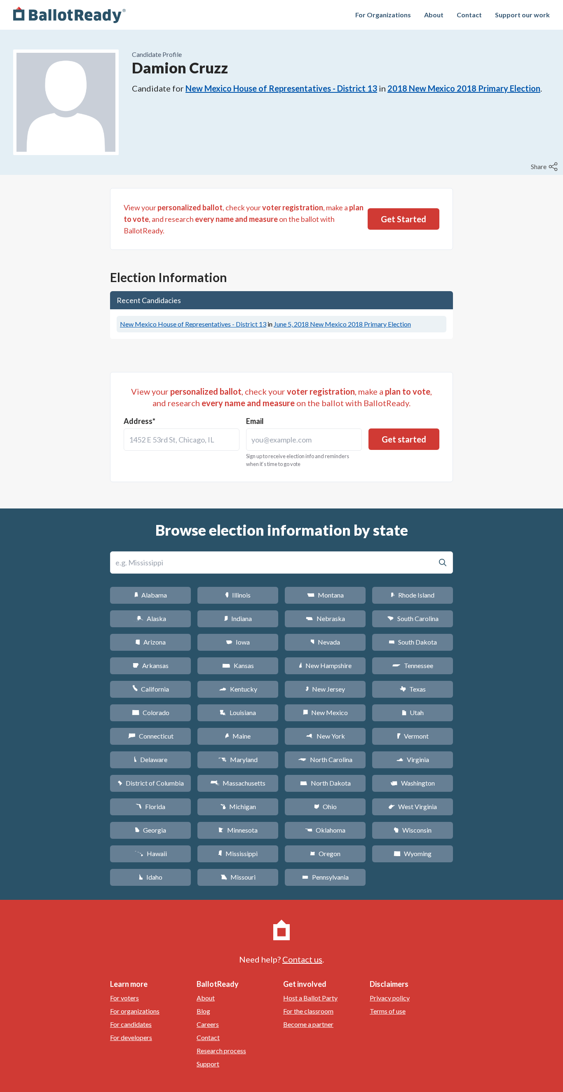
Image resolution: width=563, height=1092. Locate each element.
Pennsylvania (325, 877)
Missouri (238, 877)
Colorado (150, 712)
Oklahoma (325, 830)
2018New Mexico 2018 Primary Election (463, 88)
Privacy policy (390, 998)
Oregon (325, 853)
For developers (131, 1037)
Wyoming (413, 853)
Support (208, 1064)
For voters (124, 998)
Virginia (412, 759)
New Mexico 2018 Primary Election (342, 324)
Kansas (238, 665)
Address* (139, 421)
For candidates (131, 1024)
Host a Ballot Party (310, 998)
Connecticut (151, 736)
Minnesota (238, 830)
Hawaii (150, 853)
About (433, 15)
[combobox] (181, 439)
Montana (325, 595)
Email (255, 421)
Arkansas (151, 665)
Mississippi (238, 853)
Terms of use (388, 1011)
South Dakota (413, 642)
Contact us (302, 959)
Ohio (325, 806)
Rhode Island (412, 595)
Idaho (150, 877)
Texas (412, 689)
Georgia (150, 830)
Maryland (238, 759)
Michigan (238, 806)
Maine (238, 736)
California (150, 689)
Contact (469, 15)
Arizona (150, 642)
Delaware (150, 759)
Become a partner (308, 1024)
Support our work (522, 15)
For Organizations (383, 15)
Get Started (403, 219)
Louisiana (238, 712)
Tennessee (412, 665)
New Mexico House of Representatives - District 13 (281, 88)
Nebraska (325, 618)
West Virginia (412, 806)
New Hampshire (325, 665)
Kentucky (238, 689)
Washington (412, 783)
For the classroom (308, 1011)
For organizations (135, 1011)
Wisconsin (413, 830)
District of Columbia (150, 783)
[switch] (545, 167)
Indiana (238, 618)
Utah (413, 712)
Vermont (413, 736)
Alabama (150, 595)
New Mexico (325, 712)
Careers (208, 1024)
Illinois (238, 595)
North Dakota (325, 783)
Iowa (238, 642)
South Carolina (413, 618)
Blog (203, 1011)
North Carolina (325, 759)
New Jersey (325, 689)
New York (325, 736)
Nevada (325, 642)
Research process (221, 1050)
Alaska (150, 618)
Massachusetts (237, 783)
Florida (150, 806)
